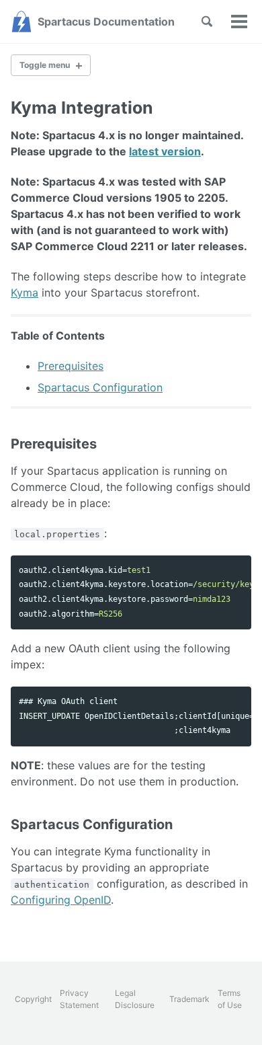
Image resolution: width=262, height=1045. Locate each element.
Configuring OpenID (61, 899)
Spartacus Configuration (100, 387)
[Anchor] (107, 443)
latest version (165, 151)
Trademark (189, 999)
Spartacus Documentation (106, 21)
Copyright (33, 999)
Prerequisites (70, 366)
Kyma (24, 292)
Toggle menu (44, 65)
